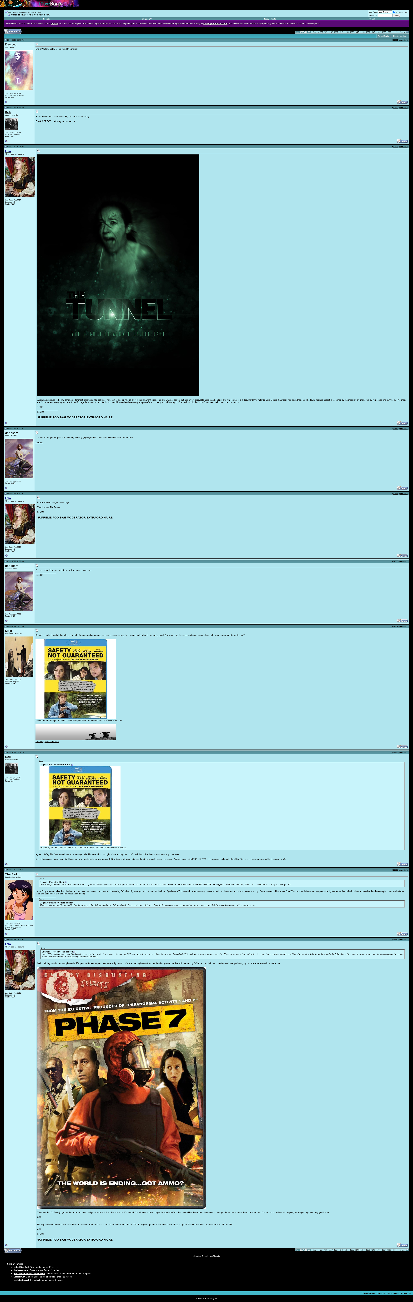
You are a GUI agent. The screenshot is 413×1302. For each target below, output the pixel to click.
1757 (389, 32)
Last (402, 32)
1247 (341, 32)
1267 (373, 32)
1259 (368, 32)
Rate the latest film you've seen (29, 1273)
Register (46, 19)
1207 (336, 32)
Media (38, 12)
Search (372, 19)
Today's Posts (270, 19)
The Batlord (13, 874)
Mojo (8, 630)
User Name (373, 12)
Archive (404, 1293)
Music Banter (13, 12)
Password (373, 15)
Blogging (146, 19)
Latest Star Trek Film (24, 1267)
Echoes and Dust (52, 741)
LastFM (40, 412)
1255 (347, 32)
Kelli (8, 112)
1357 (384, 32)
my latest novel (21, 1280)
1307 (379, 32)
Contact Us (381, 1293)
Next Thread (214, 1256)
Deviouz (11, 44)
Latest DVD (19, 1277)
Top (410, 1293)
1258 (363, 32)
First (314, 32)
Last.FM (39, 442)
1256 (352, 32)
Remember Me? (402, 12)
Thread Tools (383, 36)
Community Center (27, 12)
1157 (331, 32)
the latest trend (21, 1270)
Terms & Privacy (368, 1293)
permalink (403, 40)
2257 (395, 32)
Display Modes (399, 36)
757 (325, 32)
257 (321, 32)
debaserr (11, 433)
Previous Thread (200, 1256)
